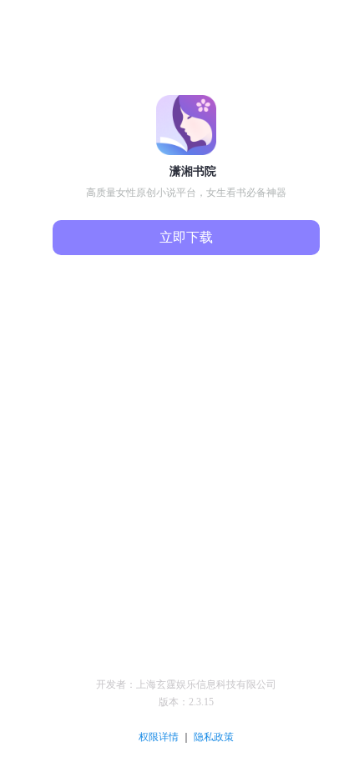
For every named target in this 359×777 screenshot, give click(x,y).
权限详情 (160, 737)
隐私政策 (214, 737)
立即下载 (186, 237)
